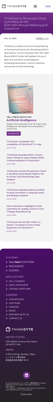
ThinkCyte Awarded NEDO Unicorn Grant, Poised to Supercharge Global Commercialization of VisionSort (25, 158)
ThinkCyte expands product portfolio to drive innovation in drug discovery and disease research (26, 193)
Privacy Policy (26, 394)
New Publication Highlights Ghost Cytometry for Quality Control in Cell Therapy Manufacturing (25, 209)
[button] (35, 6)
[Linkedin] (26, 375)
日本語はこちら (42, 38)
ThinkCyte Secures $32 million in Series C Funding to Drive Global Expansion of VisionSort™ (24, 225)
